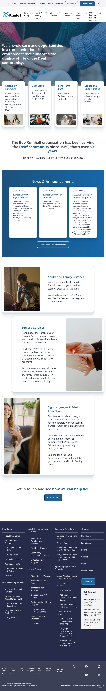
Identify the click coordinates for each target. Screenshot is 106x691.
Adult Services (53, 14)
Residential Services (39, 548)
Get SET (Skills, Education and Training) (66, 621)
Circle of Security (14, 603)
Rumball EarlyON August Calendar (20, 196)
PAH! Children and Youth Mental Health (13, 597)
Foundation (32, 3)
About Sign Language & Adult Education (67, 577)
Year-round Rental (13, 564)
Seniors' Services (66, 14)
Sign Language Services (63, 584)
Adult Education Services (64, 612)
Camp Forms (12, 554)
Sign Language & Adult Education (93, 16)
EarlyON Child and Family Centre (13, 611)
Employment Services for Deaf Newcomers (67, 643)
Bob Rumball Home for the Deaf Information (67, 548)
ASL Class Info (66, 590)
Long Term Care (78, 15)
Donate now (87, 3)
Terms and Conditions (49, 669)
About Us (12, 3)
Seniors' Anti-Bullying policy (40, 610)
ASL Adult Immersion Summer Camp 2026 (82, 196)
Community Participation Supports (40, 554)
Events (42, 3)
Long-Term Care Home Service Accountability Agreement (67, 557)
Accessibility (4, 670)
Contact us (71, 3)
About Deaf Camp (12, 536)
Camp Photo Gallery (13, 559)
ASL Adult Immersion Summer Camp (68, 597)
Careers (50, 3)
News (83, 563)
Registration (12, 617)
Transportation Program (37, 589)
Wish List (8, 575)
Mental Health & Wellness (38, 617)
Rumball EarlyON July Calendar (52, 196)
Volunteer (59, 3)
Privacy (39, 670)
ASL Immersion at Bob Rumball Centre (68, 605)
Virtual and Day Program (37, 561)
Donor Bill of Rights (31, 669)
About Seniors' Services (41, 576)
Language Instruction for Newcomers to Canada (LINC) (66, 632)
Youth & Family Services (38, 15)
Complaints (12, 670)
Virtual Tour (62, 543)
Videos (36, 623)
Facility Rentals (87, 570)
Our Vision (22, 3)
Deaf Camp (26, 14)
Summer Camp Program (11, 541)
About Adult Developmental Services (37, 541)
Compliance (21, 669)
